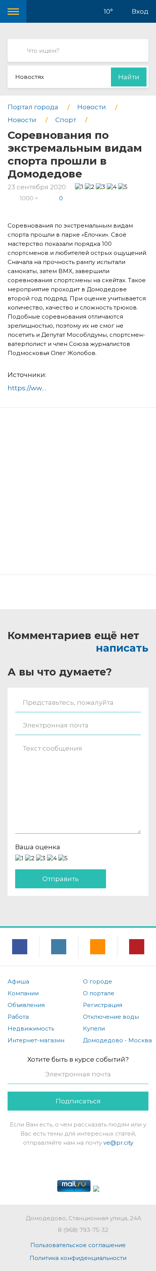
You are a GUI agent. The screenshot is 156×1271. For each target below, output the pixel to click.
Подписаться (78, 1101)
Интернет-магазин (36, 1040)
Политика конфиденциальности (78, 1258)
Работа (18, 1016)
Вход (140, 11)
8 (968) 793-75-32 (83, 1229)
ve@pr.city (118, 1142)
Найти (128, 77)
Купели (94, 1028)
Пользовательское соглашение (78, 1245)
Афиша (18, 981)
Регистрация (102, 1005)
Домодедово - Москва (117, 1040)
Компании (23, 993)
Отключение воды (111, 1016)
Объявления (26, 1005)
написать (122, 648)
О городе (97, 981)
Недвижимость (31, 1028)
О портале (98, 993)
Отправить (60, 879)
